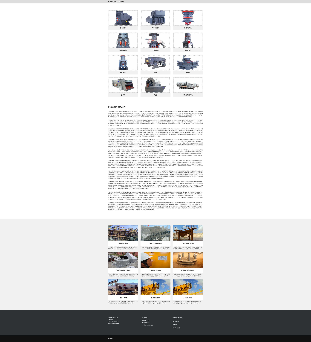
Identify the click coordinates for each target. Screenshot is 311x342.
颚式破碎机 (123, 28)
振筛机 (123, 95)
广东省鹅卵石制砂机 (123, 243)
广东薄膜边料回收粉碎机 (188, 270)
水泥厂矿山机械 (146, 322)
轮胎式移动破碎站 (188, 95)
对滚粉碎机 (144, 317)
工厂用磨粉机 (176, 321)
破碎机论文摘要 (146, 320)
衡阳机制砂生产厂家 (177, 317)
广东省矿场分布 (155, 297)
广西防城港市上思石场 (188, 243)
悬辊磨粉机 (188, 50)
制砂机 (188, 72)
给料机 (155, 72)
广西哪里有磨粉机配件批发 (123, 270)
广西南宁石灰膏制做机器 (155, 243)
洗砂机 (155, 95)
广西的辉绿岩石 (188, 297)
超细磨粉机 (123, 72)
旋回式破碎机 (188, 28)
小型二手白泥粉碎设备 (113, 321)
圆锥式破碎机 (123, 50)
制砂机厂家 (110, 1)
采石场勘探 (110, 319)
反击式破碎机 (155, 28)
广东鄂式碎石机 (123, 297)
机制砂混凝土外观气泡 (113, 323)
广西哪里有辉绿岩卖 (113, 317)
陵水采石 (175, 324)
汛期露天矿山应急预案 (147, 325)
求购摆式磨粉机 (176, 328)
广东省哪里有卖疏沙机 (155, 270)
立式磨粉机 (156, 50)
